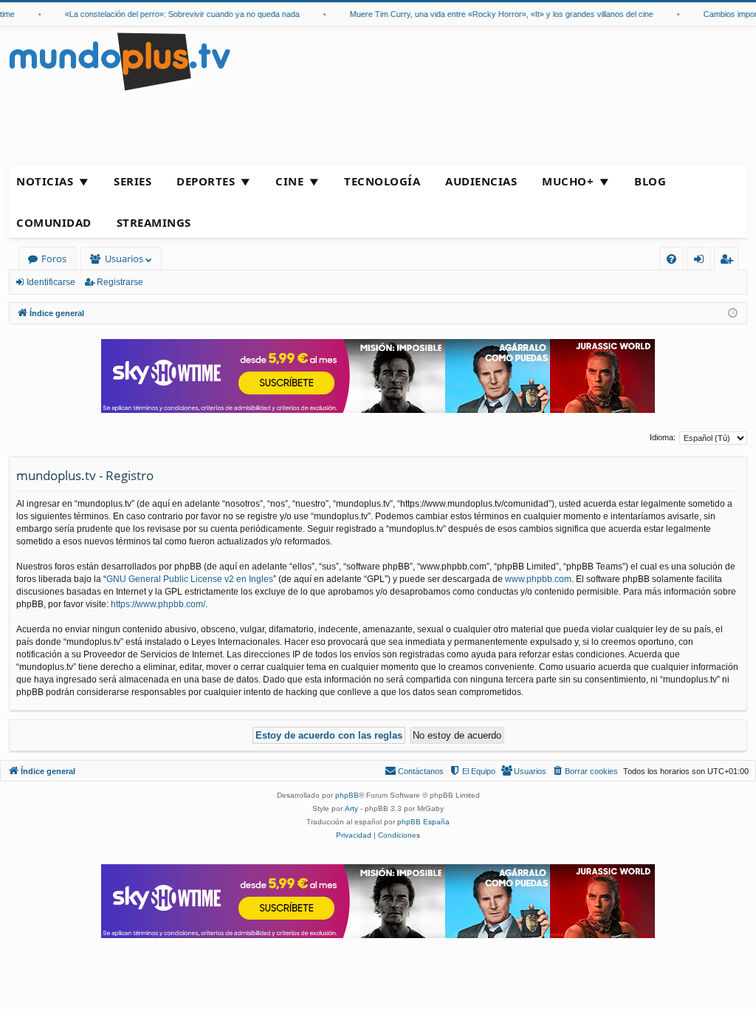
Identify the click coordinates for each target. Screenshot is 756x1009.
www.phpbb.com (538, 579)
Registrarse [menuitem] (729, 261)
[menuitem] (671, 258)
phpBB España (423, 822)
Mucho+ (568, 181)
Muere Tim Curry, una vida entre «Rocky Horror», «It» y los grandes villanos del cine (493, 14)
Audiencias (481, 181)
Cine (289, 181)
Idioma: (663, 437)
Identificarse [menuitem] (701, 261)
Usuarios (124, 258)
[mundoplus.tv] (119, 61)
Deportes (205, 181)
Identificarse (51, 282)
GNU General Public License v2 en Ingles (189, 579)
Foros (53, 258)
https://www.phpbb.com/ (158, 604)
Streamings (154, 222)
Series (132, 181)
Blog (650, 181)
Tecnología (382, 181)
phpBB (347, 795)
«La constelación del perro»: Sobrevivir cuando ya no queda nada (173, 14)
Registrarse (120, 282)
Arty (351, 808)
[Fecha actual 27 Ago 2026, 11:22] (733, 313)
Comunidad (54, 222)
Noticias (44, 181)
